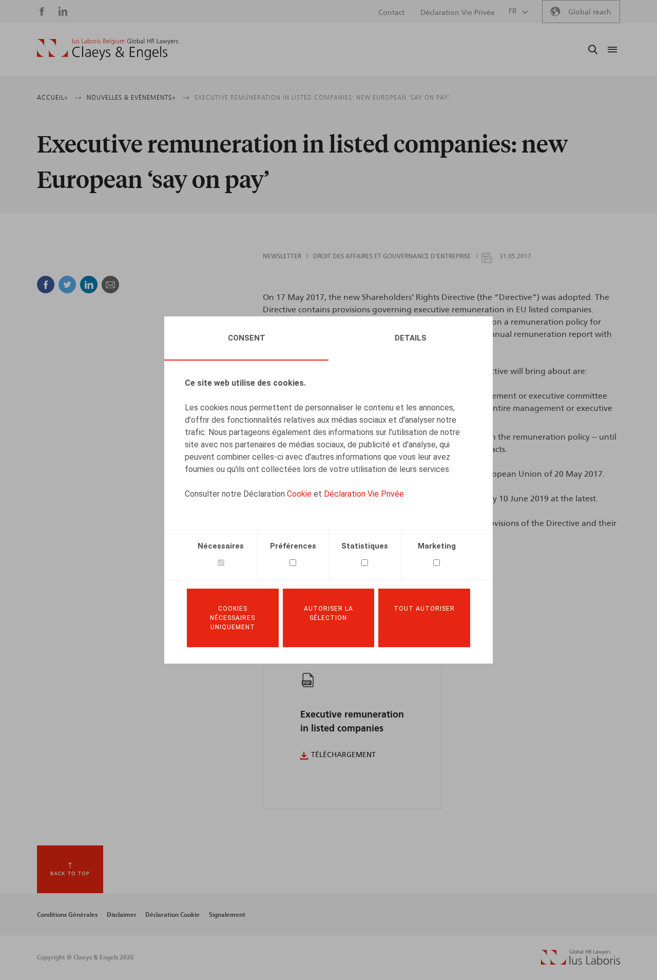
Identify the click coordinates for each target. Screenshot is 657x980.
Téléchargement (343, 755)
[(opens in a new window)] (580, 962)
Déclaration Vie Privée (364, 494)
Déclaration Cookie (172, 915)
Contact (391, 12)
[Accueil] (107, 49)
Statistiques (364, 546)
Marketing (437, 546)
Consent (246, 338)
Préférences (293, 546)
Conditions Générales (67, 915)
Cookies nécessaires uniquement (232, 618)
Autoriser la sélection (328, 613)
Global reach (589, 12)
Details (411, 338)
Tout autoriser (424, 608)
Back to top (70, 873)
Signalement (227, 915)
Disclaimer (122, 915)
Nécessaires (221, 546)
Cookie (299, 494)
